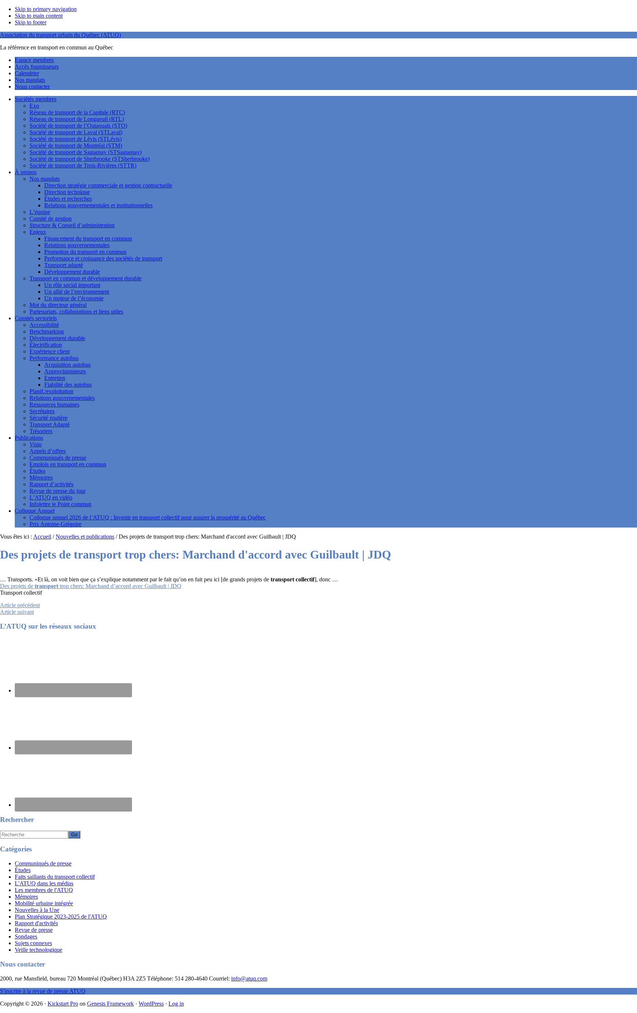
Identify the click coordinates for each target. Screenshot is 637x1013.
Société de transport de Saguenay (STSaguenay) (85, 152)
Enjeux (37, 232)
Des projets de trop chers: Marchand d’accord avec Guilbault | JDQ (90, 586)
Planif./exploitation (51, 391)
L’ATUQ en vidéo (50, 497)
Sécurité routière (48, 418)
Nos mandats (44, 179)
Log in (176, 1003)
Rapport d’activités (51, 484)
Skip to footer (30, 22)
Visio (35, 444)
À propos (25, 172)
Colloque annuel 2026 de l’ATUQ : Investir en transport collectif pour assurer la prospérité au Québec (147, 517)
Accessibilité (44, 325)
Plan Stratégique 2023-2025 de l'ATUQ (61, 916)
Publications (29, 438)
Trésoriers (40, 431)
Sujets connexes (33, 943)
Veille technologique (38, 950)
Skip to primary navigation (46, 9)
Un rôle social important (72, 285)
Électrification (45, 345)
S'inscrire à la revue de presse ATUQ (43, 991)
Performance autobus (54, 358)
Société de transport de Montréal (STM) (75, 145)
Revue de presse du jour (57, 491)
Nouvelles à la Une (37, 910)
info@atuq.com (249, 978)
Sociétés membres (35, 99)
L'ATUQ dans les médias (44, 883)
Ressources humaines (54, 404)
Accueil (42, 536)
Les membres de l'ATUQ (44, 890)
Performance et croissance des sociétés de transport (103, 258)
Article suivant (17, 612)
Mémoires (41, 477)
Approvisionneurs (65, 371)
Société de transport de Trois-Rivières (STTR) (82, 165)
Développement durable (72, 272)
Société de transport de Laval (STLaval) (75, 132)
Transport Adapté (49, 424)
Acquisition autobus (67, 365)
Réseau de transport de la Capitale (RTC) (77, 112)
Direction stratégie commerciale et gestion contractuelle (108, 185)
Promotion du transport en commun (85, 252)
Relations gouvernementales (76, 245)
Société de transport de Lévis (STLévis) (75, 139)
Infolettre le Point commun (60, 504)
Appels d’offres (47, 451)
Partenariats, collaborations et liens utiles (76, 311)
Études (37, 471)
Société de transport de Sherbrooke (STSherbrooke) (89, 159)
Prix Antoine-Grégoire (55, 524)
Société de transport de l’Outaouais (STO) (78, 125)
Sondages (26, 936)
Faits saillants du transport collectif (55, 877)
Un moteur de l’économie (74, 298)
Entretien (54, 378)
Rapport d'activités (36, 923)
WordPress (151, 1003)
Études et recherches (68, 199)
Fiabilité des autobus (68, 384)
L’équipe (39, 212)
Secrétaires (42, 411)
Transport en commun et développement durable (85, 278)
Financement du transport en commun (88, 238)
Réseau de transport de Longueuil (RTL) (76, 119)
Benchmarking (46, 331)
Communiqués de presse (57, 457)
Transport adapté (63, 265)
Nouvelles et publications (85, 536)
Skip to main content (39, 16)
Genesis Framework (110, 1003)
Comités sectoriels (36, 318)
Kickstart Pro (63, 1003)
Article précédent (20, 605)
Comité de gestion (50, 218)
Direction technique (67, 192)
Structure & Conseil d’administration (72, 225)
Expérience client (49, 351)
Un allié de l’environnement (76, 291)
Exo (34, 106)
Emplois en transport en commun (67, 464)
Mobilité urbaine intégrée (44, 903)
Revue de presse (34, 930)
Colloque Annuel (35, 511)
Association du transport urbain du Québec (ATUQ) (60, 35)
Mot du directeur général (58, 305)
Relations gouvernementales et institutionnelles (98, 205)
